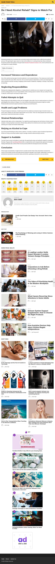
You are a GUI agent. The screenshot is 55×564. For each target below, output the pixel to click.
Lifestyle (3, 361)
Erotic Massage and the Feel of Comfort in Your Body (13, 363)
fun (3, 191)
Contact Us (13, 559)
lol (9, 191)
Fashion (30, 389)
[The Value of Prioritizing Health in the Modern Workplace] (13, 285)
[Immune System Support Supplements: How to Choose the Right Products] (13, 315)
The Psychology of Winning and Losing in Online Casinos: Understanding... (34, 233)
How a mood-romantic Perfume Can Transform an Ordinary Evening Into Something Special (39, 393)
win (20, 191)
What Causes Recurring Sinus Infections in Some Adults (40, 297)
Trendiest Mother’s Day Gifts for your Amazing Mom (27, 450)
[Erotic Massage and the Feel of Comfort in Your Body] (13, 350)
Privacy (7, 559)
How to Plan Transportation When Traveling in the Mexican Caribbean (13, 422)
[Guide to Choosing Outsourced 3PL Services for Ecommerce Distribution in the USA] (13, 379)
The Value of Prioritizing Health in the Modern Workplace (40, 282)
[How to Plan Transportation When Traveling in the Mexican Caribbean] (13, 409)
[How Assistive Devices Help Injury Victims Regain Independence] (13, 329)
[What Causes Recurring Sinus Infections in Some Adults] (13, 300)
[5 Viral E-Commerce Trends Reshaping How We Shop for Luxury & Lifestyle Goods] (41, 350)
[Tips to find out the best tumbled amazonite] (27, 460)
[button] (53, 2)
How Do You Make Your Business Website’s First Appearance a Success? (26, 489)
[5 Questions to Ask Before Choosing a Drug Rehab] (13, 271)
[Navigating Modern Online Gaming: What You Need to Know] (27, 518)
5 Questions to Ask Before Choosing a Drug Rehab (38, 268)
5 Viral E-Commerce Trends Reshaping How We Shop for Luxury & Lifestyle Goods (41, 363)
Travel (2, 419)
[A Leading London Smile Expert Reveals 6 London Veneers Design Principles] (13, 256)
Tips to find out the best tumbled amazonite (24, 469)
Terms (2, 559)
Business (30, 361)
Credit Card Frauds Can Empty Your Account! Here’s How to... (33, 216)
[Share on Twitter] (35, 18)
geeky (32, 191)
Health (3, 7)
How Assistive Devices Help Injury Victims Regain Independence (39, 327)
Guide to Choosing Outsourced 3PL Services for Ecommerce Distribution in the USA (13, 393)
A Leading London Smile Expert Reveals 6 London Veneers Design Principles (38, 254)
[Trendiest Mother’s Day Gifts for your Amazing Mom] (27, 442)
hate (44, 191)
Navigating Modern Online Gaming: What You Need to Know (27, 528)
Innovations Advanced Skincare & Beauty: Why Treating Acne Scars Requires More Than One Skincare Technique (41, 423)
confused (50, 191)
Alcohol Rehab (6, 167)
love (38, 191)
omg (15, 191)
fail (26, 191)
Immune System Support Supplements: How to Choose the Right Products (40, 313)
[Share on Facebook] (16, 18)
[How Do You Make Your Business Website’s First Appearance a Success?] (27, 479)
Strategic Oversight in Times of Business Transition (27, 508)
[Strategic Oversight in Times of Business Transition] (27, 499)
